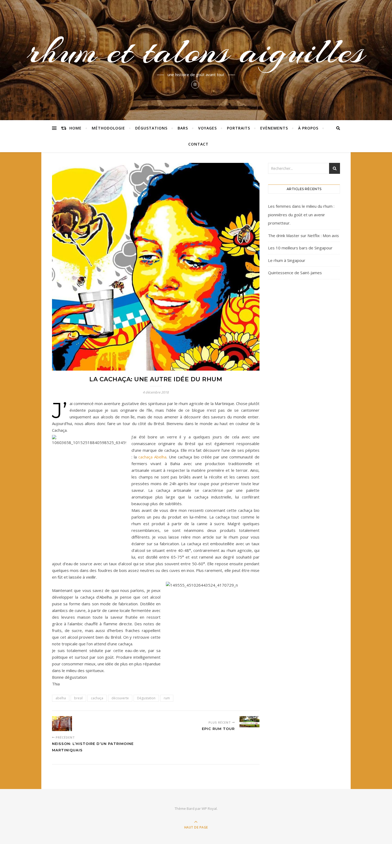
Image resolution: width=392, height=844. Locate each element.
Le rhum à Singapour (286, 260)
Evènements (274, 128)
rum (167, 698)
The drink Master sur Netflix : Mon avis (303, 235)
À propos (308, 128)
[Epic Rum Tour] (249, 721)
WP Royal (209, 808)
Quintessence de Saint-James (295, 272)
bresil (78, 698)
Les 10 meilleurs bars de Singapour (300, 247)
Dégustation (146, 698)
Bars (183, 128)
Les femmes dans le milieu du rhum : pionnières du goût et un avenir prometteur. (301, 214)
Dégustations (151, 128)
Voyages (207, 128)
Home (75, 128)
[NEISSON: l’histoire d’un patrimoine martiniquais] (62, 723)
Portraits (238, 128)
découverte (120, 698)
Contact (198, 144)
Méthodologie (108, 128)
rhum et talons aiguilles (196, 51)
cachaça (152, 457)
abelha (60, 698)
